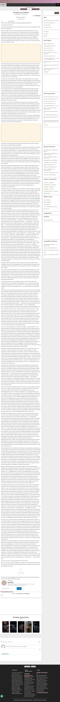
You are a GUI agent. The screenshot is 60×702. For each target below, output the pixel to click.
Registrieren (46, 33)
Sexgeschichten (24, 9)
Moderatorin (11, 582)
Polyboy (45, 169)
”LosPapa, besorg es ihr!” (49, 101)
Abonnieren (19, 588)
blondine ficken (48, 184)
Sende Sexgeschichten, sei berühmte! (51, 20)
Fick (29, 9)
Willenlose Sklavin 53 (48, 43)
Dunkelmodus (27, 666)
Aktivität (45, 36)
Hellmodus (33, 666)
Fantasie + (3, 4)
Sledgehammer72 (47, 153)
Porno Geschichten (35, 9)
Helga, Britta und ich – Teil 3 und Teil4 (51, 61)
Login (39, 641)
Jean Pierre (46, 174)
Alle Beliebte (46, 71)
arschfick (51, 182)
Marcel (45, 156)
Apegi (45, 164)
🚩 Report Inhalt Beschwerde (6, 591)
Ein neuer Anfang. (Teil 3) (49, 103)
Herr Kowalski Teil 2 (53, 162)
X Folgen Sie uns (48, 213)
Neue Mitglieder (47, 204)
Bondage (46, 186)
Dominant (56, 191)
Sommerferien (54, 160)
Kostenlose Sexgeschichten (49, 22)
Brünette (51, 186)
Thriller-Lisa (46, 172)
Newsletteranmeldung (48, 219)
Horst (45, 252)
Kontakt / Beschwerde (41, 672)
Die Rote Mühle (53, 174)
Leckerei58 (46, 162)
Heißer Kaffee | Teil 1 (51, 164)
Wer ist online (46, 208)
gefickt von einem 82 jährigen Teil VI (51, 250)
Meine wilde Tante (47, 48)
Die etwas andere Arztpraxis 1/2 (50, 99)
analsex (46, 182)
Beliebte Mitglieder (47, 202)
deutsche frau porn (48, 191)
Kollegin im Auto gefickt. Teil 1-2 (50, 96)
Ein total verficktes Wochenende (50, 247)
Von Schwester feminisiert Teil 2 (50, 114)
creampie (46, 189)
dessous (51, 189)
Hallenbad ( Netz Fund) (48, 50)
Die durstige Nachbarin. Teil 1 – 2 (50, 105)
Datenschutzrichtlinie (43, 692)
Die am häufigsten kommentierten (50, 206)
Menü (58, 4)
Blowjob (54, 184)
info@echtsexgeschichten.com (17, 693)
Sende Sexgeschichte (29, 7)
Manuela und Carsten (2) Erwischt (50, 111)
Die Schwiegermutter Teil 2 (49, 45)
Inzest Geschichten (26, 593)
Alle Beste (46, 125)
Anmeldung (46, 31)
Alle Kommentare (47, 199)
